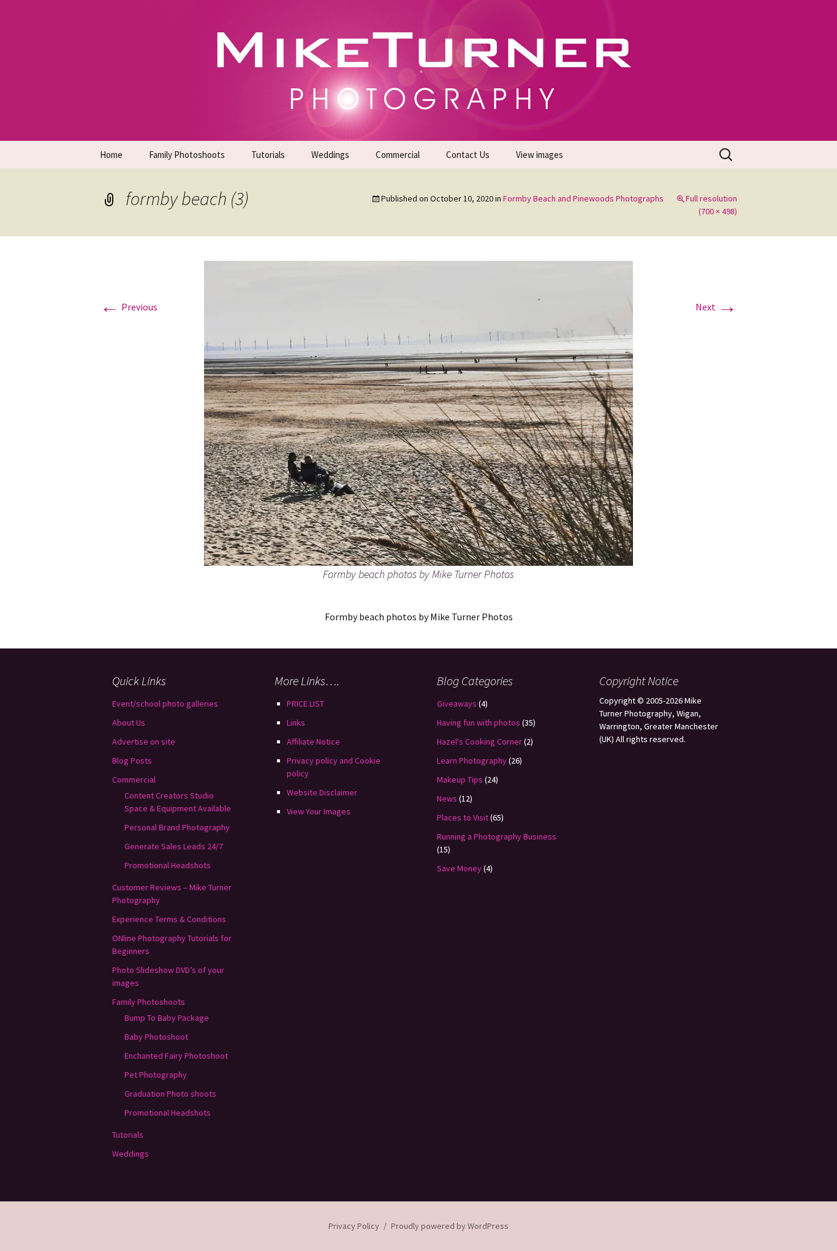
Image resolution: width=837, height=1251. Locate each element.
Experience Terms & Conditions (169, 919)
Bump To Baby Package (166, 1017)
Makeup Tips (460, 779)
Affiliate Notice (313, 741)
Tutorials (268, 154)
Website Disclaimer (322, 792)
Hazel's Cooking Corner (479, 741)
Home (111, 154)
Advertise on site (143, 741)
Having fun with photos (478, 722)
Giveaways (457, 703)
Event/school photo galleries (165, 703)
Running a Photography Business (496, 836)
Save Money (459, 868)
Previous (128, 307)
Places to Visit (462, 817)
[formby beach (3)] (418, 412)
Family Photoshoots (187, 154)
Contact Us (468, 154)
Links (296, 722)
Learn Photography (472, 760)
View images (539, 154)
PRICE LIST (305, 703)
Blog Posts (132, 760)
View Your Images (318, 811)
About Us (128, 722)
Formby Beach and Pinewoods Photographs (583, 198)
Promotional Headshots (167, 865)
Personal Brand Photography (177, 827)
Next (716, 307)
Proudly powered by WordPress (450, 1225)
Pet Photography (155, 1074)
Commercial (398, 154)
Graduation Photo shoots (170, 1093)
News (447, 798)
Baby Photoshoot (156, 1036)
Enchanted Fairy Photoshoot (176, 1055)
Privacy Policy (353, 1225)
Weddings (330, 154)
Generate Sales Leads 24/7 (173, 846)
